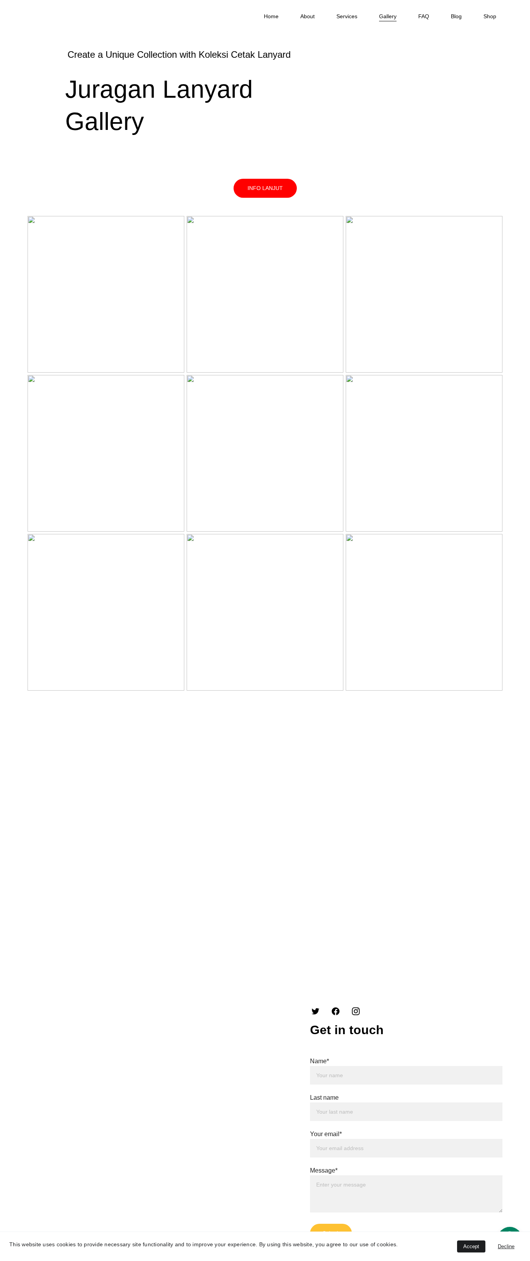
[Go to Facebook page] (335, 1011)
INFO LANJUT (265, 188)
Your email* (326, 1134)
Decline (506, 1246)
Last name (324, 1097)
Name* (319, 1061)
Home (271, 16)
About (307, 16)
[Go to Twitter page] (315, 1011)
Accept (471, 1246)
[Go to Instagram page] (356, 1011)
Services (346, 16)
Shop (489, 16)
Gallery (388, 16)
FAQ (423, 16)
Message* (324, 1170)
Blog (456, 16)
